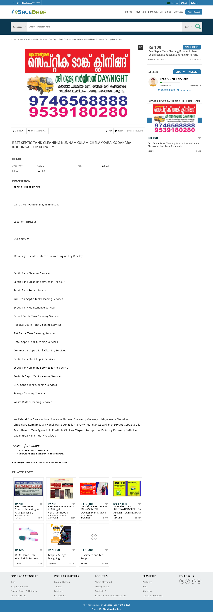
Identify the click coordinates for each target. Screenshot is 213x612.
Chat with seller (187, 72)
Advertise (140, 11)
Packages (147, 581)
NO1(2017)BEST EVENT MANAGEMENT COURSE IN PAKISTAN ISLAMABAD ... (94, 511)
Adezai (21, 39)
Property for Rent (20, 586)
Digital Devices (18, 595)
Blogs (168, 11)
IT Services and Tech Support (92, 556)
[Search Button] (198, 27)
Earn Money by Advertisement (110, 595)
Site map (147, 591)
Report (120, 130)
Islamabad (118, 518)
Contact (178, 11)
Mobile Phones (62, 581)
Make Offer (191, 47)
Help (145, 586)
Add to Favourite (135, 130)
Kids (13, 581)
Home (128, 11)
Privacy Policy (102, 586)
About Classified (103, 581)
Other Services (40, 39)
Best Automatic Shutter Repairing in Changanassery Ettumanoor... (27, 511)
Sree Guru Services (174, 79)
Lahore (19, 564)
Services (29, 39)
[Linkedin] (193, 581)
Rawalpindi (85, 518)
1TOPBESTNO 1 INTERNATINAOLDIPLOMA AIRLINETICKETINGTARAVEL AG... (129, 511)
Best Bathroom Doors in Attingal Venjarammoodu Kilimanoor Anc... (61, 511)
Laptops (58, 591)
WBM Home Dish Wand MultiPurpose (27, 556)
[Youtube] (199, 581)
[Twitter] (17, 2)
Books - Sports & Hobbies (24, 591)
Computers (60, 595)
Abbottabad (53, 518)
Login (185, 3)
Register (196, 3)
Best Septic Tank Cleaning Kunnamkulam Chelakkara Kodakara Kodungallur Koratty (85, 39)
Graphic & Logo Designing (57, 556)
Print (109, 130)
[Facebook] (13, 2)
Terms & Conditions (153, 595)
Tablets (58, 586)
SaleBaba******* (32, 3)
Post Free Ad (194, 12)
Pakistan (161, 59)
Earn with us (155, 11)
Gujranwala (53, 564)
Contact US (100, 591)
